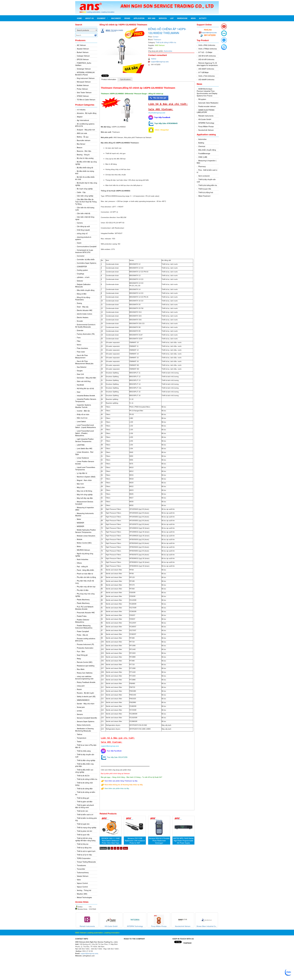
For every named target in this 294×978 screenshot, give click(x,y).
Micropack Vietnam (84, 82)
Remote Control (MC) (84, 662)
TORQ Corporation (83, 858)
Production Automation (85, 648)
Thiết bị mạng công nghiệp (86, 827)
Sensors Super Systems (85, 721)
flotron (79, 344)
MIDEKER (80, 523)
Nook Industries (82, 559)
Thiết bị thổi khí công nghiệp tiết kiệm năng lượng (85, 839)
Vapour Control (82, 883)
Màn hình (80, 484)
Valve (79, 879)
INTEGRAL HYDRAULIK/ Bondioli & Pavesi (85, 73)
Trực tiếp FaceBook (114, 751)
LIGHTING (81, 445)
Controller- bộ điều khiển (86, 259)
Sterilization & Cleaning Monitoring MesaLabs (84, 729)
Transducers (81, 865)
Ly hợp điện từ (82, 473)
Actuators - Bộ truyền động (86, 113)
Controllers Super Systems (86, 263)
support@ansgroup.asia (160, 61)
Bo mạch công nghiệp (85, 189)
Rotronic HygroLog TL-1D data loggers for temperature (207, 64)
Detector (80, 281)
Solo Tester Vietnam (84, 92)
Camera (80, 223)
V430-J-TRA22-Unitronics (207, 49)
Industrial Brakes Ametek (86, 395)
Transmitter (81, 869)
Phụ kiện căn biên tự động (86, 577)
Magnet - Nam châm (84, 480)
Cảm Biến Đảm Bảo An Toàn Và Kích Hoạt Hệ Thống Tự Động (86, 201)
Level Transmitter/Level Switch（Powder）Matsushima (84, 433)
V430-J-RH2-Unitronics (206, 45)
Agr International (83, 120)
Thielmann (157, 39)
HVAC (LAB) (202, 157)
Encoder (80, 321)
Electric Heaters (82, 317)
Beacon (79, 147)
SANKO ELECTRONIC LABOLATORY (206, 111)
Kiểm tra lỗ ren (82, 418)
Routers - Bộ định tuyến (85, 693)
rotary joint (81, 686)
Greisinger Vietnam (84, 69)
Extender (80, 330)
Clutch (79, 243)
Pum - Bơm (81, 651)
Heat (78, 392)
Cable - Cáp (81, 192)
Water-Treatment (204, 196)
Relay (79, 658)
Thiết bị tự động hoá (205, 192)
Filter (79, 341)
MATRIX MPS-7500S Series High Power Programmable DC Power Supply (183, 840)
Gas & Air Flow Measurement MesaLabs (84, 362)
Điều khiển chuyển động (85, 290)
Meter (79, 519)
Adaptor (80, 117)
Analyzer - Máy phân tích (86, 129)
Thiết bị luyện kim (83, 824)
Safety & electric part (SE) (86, 696)
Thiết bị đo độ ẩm (83, 775)
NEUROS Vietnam (83, 550)
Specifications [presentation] (125, 79)
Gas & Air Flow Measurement (81, 356)
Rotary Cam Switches (84, 673)
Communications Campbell (86, 246)
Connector (80, 256)
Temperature (81, 738)
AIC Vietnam (81, 45)
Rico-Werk (80, 669)
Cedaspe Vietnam (83, 56)
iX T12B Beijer (203, 72)
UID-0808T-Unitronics (206, 69)
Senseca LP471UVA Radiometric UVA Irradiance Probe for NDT (135, 840)
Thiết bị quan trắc (83, 834)
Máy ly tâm (81, 487)
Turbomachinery (83, 872)
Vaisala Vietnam (82, 876)
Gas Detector (81, 367)
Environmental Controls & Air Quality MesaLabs (85, 325)
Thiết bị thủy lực (82, 844)
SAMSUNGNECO (83, 700)
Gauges (80, 370)
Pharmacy (202, 166)
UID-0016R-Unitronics (206, 59)
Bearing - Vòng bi (83, 154)
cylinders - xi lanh (83, 277)
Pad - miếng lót (82, 566)
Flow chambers (82, 348)
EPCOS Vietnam (83, 59)
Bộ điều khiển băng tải (85, 167)
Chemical (201, 146)
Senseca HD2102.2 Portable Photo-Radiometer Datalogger (159, 840)
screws (79, 711)
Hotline (153, 59)
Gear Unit (80, 374)
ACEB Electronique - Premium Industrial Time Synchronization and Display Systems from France (207, 92)
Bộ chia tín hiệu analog (85, 158)
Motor (79, 546)
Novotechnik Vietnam (206, 130)
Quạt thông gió (82, 655)
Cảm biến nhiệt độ (83, 213)
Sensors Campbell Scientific (87, 718)
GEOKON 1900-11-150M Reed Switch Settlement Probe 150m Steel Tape (110, 840)
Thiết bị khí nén (82, 811)
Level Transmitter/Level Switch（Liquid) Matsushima (85, 426)
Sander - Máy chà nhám (85, 703)
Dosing (79, 303)
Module (79, 539)
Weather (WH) (82, 894)
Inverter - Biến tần (83, 411)
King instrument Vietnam (86, 78)
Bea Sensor (81, 144)
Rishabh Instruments (205, 116)
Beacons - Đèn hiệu (84, 151)
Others (79, 563)
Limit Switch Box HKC (84, 448)
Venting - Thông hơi (84, 890)
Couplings (80, 273)
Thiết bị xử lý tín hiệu (84, 855)
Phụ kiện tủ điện (83, 590)
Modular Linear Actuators (86, 536)
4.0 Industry (81, 109)
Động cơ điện (81, 294)
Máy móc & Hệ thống (84, 491)
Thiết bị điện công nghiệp (86, 760)
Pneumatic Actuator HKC (86, 612)
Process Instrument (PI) (85, 644)
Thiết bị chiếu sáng (84, 751)
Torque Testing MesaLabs (86, 862)
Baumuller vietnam (83, 140)
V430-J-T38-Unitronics (206, 76)
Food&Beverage (204, 153)
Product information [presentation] (108, 79)
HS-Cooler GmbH (204, 119)
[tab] (109, 79)
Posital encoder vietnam (207, 106)
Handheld (80, 385)
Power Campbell (83, 631)
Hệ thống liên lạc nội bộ (85, 388)
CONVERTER (82, 266)
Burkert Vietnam (83, 52)
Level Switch (81, 421)
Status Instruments (83, 725)
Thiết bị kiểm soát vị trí (85, 814)
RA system (202, 99)
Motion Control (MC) (84, 543)
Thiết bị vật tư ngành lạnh (86, 851)
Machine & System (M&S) (86, 477)
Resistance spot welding (85, 666)
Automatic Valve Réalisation (208, 103)
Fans (79, 337)
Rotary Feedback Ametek (86, 682)
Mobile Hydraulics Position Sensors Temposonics (85, 531)
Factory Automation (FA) (86, 334)
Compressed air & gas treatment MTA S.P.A (84, 251)
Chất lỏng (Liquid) (83, 230)
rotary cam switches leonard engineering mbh (84, 677)
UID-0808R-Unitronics (206, 79)
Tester (79, 741)
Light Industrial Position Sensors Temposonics (84, 440)
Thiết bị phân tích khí (84, 831)
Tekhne (79, 734)
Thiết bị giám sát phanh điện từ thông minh (84, 806)
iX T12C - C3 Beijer (205, 52)
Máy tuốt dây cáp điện (85, 498)
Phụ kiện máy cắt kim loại (86, 586)
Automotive (168, 51)
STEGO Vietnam (83, 96)
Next (125, 848)
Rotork (79, 689)
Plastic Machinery (83, 599)
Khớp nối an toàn (83, 414)
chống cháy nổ (82, 233)
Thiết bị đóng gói (83, 798)
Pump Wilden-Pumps (206, 126)
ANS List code (82, 133)
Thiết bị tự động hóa (84, 847)
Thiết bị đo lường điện (85, 788)
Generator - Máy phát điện (86, 378)
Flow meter (81, 352)
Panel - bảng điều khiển (85, 570)
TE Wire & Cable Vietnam (86, 99)
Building (201, 143)
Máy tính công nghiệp (85, 494)
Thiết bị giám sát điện (84, 801)
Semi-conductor (204, 176)
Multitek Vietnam (83, 85)
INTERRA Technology (206, 123)
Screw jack (81, 707)
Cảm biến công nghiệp (85, 196)
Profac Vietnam (82, 89)
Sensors (80, 714)
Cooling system (82, 270)
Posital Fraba (81, 616)
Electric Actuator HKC (84, 310)
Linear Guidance (83, 458)
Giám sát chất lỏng (83, 381)
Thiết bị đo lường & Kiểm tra (87, 779)
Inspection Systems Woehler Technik (83, 406)
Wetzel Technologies (84, 897)
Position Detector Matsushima (82, 620)
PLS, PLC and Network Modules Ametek (84, 607)
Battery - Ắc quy (82, 137)
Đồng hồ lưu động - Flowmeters (83, 298)
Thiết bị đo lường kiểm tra (207, 185)
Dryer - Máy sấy (82, 307)
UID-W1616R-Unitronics (207, 56)
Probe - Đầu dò (82, 635)
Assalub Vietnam (83, 49)
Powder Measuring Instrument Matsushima (83, 626)
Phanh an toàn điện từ (85, 573)
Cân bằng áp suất (83, 226)
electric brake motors (84, 314)
